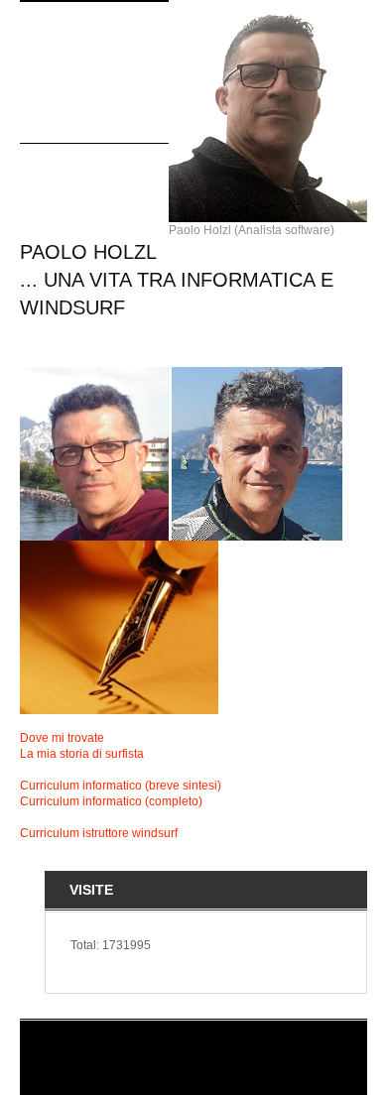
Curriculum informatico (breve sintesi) (120, 785)
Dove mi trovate (62, 738)
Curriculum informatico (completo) (111, 801)
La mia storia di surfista (82, 754)
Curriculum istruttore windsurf (99, 833)
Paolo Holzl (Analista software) (251, 230)
